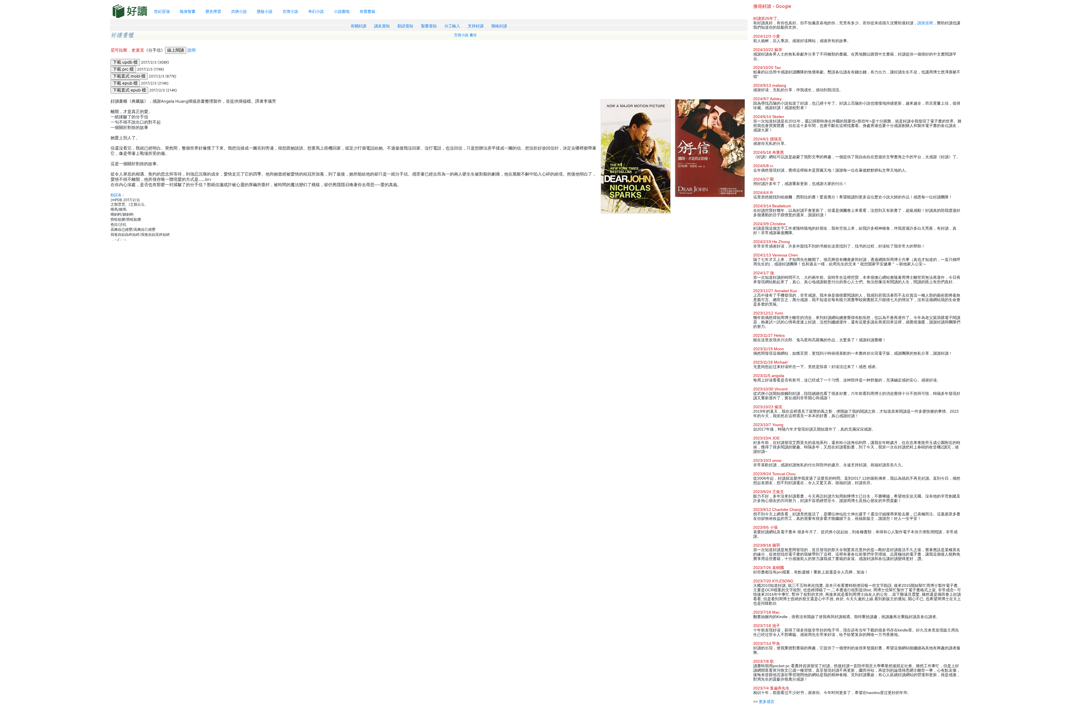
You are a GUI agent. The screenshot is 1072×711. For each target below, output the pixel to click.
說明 (191, 50)
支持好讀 (476, 26)
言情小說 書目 (465, 35)
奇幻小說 (316, 11)
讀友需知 (382, 26)
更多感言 (766, 701)
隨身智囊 (187, 11)
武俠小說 (239, 11)
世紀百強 (162, 11)
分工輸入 (452, 26)
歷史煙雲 (213, 11)
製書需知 (429, 26)
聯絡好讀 (499, 26)
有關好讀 (358, 26)
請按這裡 (925, 23)
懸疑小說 (264, 11)
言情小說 (290, 11)
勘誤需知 (405, 26)
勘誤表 (116, 195)
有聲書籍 (367, 11)
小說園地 (342, 11)
